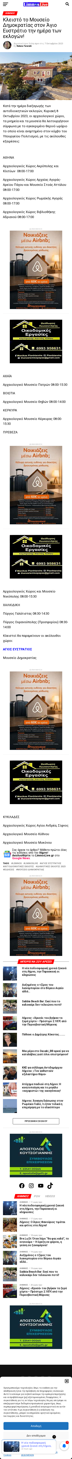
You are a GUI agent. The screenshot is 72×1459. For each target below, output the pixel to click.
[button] (67, 1381)
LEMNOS (17, 863)
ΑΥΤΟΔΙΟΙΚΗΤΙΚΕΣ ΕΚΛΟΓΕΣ (19, 866)
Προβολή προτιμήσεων (36, 1445)
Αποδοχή (36, 1425)
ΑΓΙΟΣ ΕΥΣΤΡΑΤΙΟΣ (51, 863)
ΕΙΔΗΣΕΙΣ (9, 870)
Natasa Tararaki (24, 46)
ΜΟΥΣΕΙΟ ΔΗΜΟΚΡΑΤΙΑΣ (30, 870)
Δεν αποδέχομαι (36, 1435)
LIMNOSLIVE (31, 863)
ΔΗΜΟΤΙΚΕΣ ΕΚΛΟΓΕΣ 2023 (51, 866)
